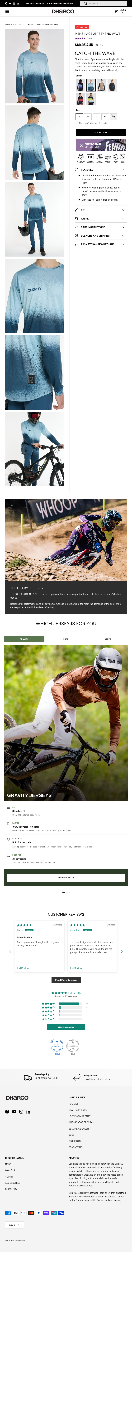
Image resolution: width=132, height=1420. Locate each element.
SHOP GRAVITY (66, 877)
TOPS (22, 24)
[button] (116, 11)
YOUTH (9, 1176)
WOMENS (10, 1170)
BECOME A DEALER (35, 3)
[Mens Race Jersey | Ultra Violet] (80, 85)
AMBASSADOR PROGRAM (81, 1122)
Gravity (24, 639)
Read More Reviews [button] (66, 979)
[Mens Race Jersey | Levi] (101, 85)
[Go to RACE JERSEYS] (66, 892)
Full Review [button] (23, 968)
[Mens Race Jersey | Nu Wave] (91, 85)
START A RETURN (78, 1109)
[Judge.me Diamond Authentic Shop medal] (56, 1046)
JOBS (71, 1134)
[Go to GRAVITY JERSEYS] (63, 892)
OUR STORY (11, 1189)
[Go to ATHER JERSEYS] (69, 892)
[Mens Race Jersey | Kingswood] (112, 85)
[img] (24, 925)
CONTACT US (75, 1147)
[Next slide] (121, 951)
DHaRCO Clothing (18, 1240)
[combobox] (103, 3)
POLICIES (74, 1103)
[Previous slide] (10, 951)
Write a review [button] (66, 1026)
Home (7, 24)
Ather (108, 639)
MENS (15, 24)
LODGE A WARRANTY (80, 1116)
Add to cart (100, 132)
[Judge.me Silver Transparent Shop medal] (72, 1046)
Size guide (103, 123)
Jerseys (30, 24)
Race (66, 639)
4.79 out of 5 (74, 992)
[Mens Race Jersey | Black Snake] (80, 99)
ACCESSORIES (12, 1182)
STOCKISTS (75, 1141)
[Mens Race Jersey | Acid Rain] (91, 99)
